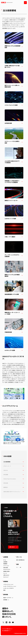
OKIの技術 (5, 567)
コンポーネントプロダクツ (8, 588)
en (17, 567)
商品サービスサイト (7, 597)
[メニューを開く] (25, 2)
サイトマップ (5, 577)
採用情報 (5, 599)
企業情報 (5, 561)
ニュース (5, 573)
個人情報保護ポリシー (6, 630)
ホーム (4, 560)
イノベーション (6, 565)
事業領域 (5, 563)
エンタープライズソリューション (9, 586)
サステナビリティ (6, 569)
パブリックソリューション (8, 584)
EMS (4, 590)
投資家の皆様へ (6, 571)
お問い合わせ (6, 575)
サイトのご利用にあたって (7, 628)
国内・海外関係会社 (20, 560)
